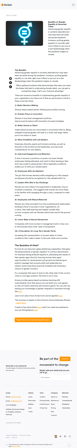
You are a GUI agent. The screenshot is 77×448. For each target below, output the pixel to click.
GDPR (8, 437)
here (60, 296)
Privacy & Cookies (25, 435)
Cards (30, 411)
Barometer (32, 400)
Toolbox (42, 397)
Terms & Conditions (12, 435)
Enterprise (65, 404)
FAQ (52, 411)
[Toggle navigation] (73, 5)
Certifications (44, 404)
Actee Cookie (16, 446)
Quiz (30, 408)
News (53, 404)
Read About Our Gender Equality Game (33, 320)
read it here (21, 303)
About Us (54, 397)
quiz (20, 291)
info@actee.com (16, 401)
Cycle (30, 397)
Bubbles (31, 404)
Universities (66, 408)
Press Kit (14, 437)
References (55, 400)
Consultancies (67, 400)
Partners (65, 397)
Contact (54, 415)
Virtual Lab (43, 408)
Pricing (53, 408)
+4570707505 (16, 397)
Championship (44, 400)
